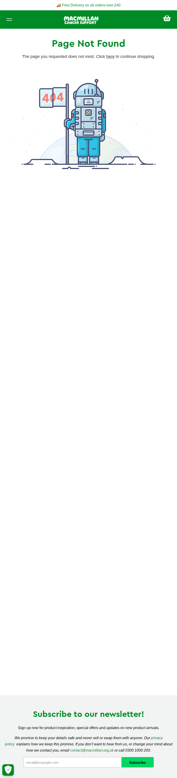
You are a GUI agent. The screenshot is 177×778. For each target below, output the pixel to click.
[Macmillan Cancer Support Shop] (81, 19)
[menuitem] (167, 18)
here (110, 56)
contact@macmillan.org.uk (92, 750)
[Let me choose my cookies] (8, 770)
